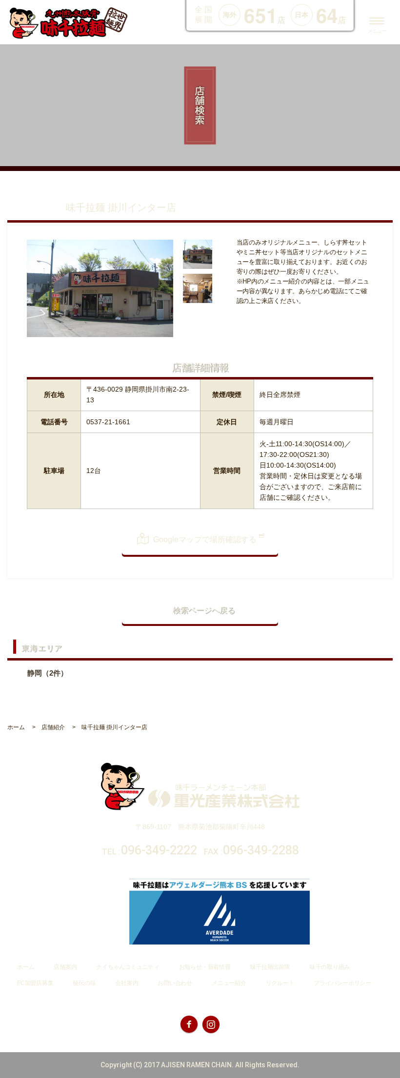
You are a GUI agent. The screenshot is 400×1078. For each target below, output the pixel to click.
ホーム (25, 967)
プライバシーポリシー (342, 983)
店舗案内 (65, 967)
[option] (100, 288)
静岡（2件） (47, 673)
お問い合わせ (175, 983)
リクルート (280, 983)
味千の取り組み (330, 967)
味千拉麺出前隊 (270, 967)
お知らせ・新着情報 (205, 967)
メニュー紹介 (229, 983)
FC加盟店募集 (35, 983)
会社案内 (126, 983)
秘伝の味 (84, 983)
